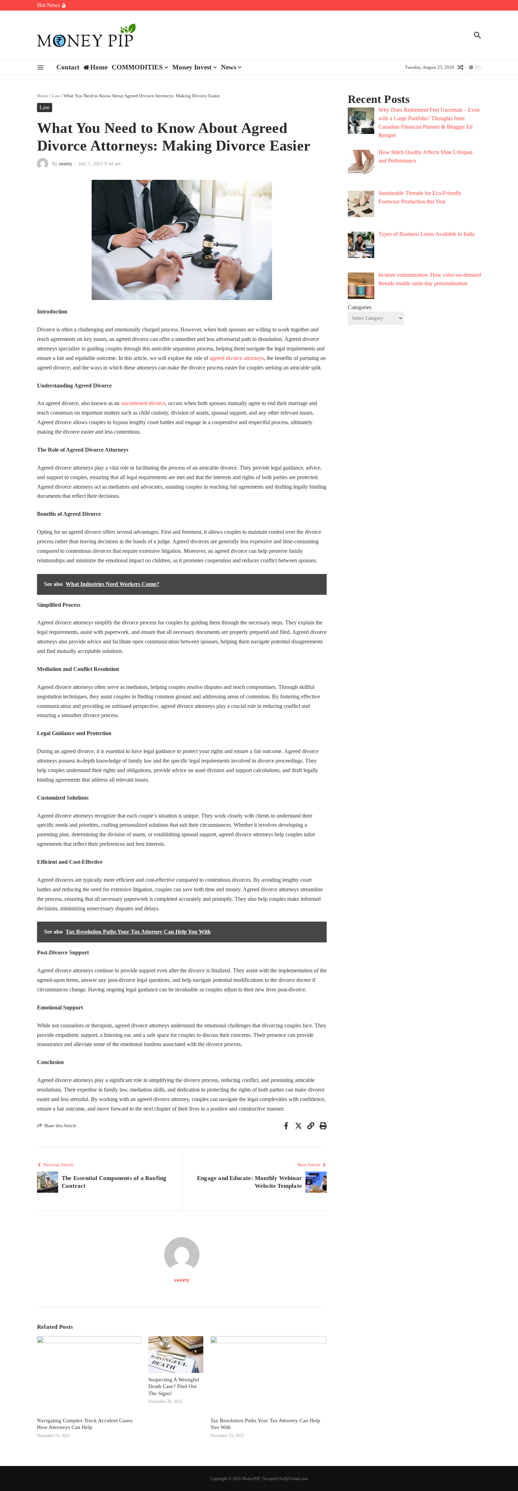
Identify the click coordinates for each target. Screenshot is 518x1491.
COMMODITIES (137, 67)
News (228, 67)
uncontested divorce (143, 403)
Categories (359, 307)
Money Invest (191, 67)
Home (42, 95)
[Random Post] (460, 67)
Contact (67, 67)
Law (56, 95)
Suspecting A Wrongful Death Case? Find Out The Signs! (173, 1386)
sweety (65, 163)
